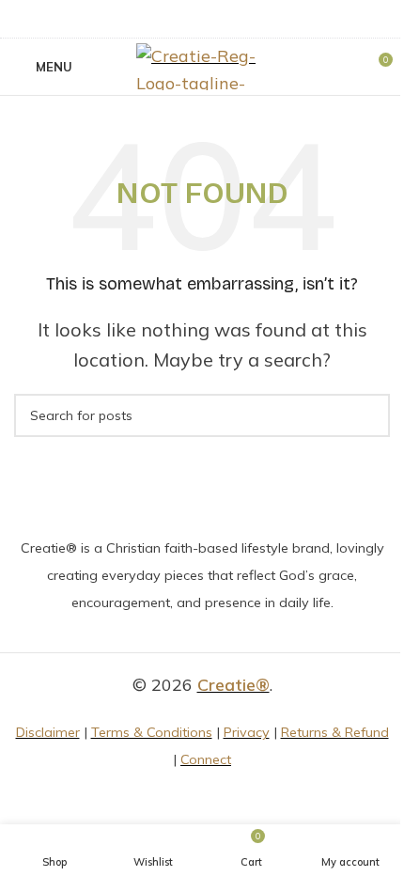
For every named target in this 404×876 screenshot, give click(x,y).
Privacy (247, 732)
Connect (205, 759)
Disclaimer (48, 732)
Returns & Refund (335, 732)
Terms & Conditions (151, 732)
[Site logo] (202, 65)
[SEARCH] (368, 415)
